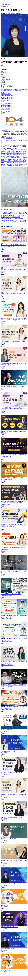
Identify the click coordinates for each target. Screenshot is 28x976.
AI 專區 (3, 4)
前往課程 (3, 76)
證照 (2, 6)
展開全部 (3, 82)
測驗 (4, 6)
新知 (10, 6)
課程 (9, 4)
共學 (7, 6)
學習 (6, 4)
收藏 (2, 74)
